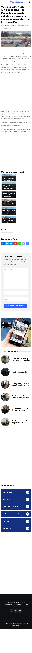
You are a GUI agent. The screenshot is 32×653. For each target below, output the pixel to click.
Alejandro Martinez (10, 26)
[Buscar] (30, 2)
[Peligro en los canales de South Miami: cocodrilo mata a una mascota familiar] (5, 359)
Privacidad (18, 605)
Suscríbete (9, 602)
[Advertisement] (16, 91)
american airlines (7, 234)
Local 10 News (14, 111)
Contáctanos (8, 605)
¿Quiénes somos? (21, 602)
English (26, 605)
